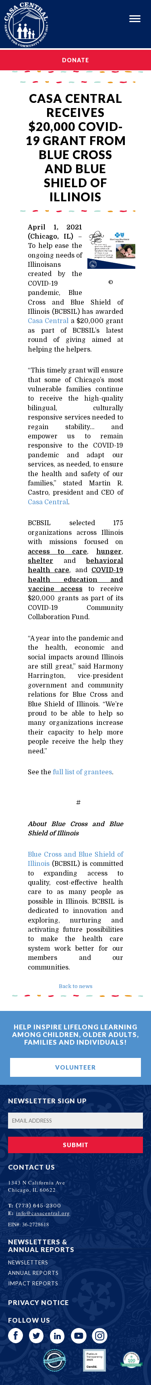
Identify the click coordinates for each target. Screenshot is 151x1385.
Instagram (100, 1336)
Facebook (16, 1336)
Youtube (79, 1336)
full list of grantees (82, 772)
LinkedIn (58, 1336)
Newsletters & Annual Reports (41, 1245)
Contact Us (31, 1167)
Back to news (76, 986)
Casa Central (48, 321)
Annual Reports (33, 1273)
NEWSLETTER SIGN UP (47, 1101)
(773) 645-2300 (38, 1206)
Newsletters (28, 1262)
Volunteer (75, 1067)
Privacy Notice (38, 1302)
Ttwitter (37, 1336)
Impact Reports (33, 1283)
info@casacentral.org (43, 1213)
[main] (75, 529)
